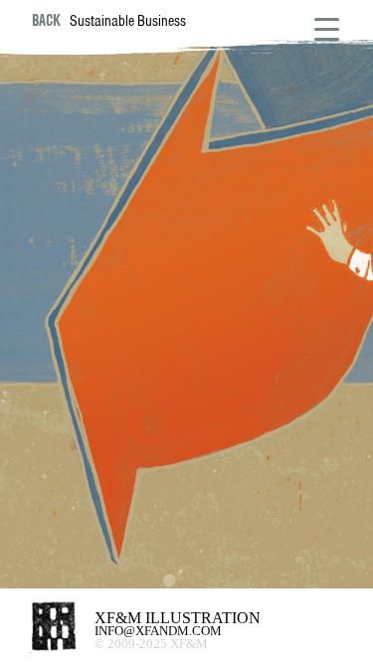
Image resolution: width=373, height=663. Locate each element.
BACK (46, 20)
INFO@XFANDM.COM (158, 630)
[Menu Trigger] (326, 27)
